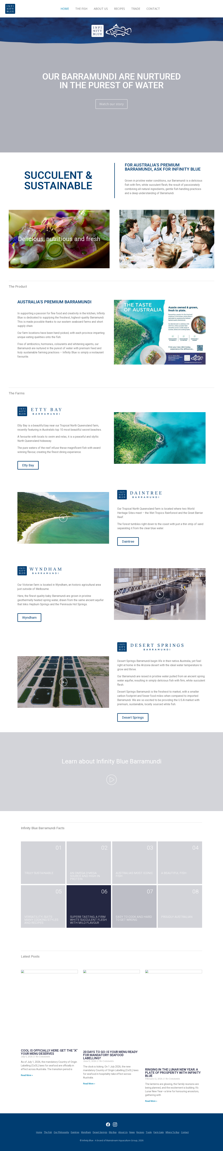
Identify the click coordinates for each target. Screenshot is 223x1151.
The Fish (81, 9)
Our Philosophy (61, 1132)
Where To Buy (172, 1132)
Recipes (119, 9)
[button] (159, 438)
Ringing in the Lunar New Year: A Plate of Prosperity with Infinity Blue (173, 1073)
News (132, 1132)
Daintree (75, 1132)
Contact (153, 9)
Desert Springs (100, 1132)
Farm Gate (158, 1132)
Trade (135, 9)
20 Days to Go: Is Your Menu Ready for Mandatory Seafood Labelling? (110, 1055)
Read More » (27, 1075)
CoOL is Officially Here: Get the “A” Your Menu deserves (49, 1052)
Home (65, 9)
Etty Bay (113, 1132)
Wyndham (86, 1132)
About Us (101, 9)
